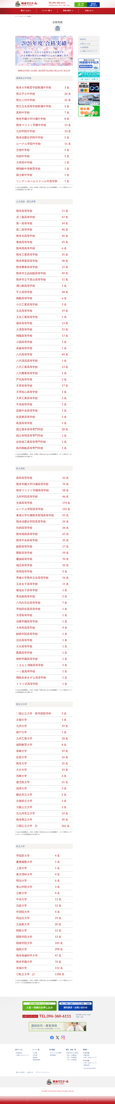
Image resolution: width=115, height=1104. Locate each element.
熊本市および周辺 (72, 1053)
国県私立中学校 (23, 70)
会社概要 (52, 1049)
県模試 (85, 1049)
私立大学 (67, 70)
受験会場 (86, 1055)
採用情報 (53, 1055)
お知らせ (30, 1072)
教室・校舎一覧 (71, 1049)
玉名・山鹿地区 (72, 1055)
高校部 (35, 1057)
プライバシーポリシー (43, 1072)
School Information (90, 1068)
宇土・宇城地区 (72, 1057)
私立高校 (49, 70)
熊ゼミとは (22, 16)
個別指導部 (36, 1060)
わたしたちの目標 (55, 1053)
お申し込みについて (90, 1057)
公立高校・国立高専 (38, 70)
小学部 (35, 1053)
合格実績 (85, 47)
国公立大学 (58, 70)
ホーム (17, 16)
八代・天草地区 (72, 1060)
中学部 (35, 1055)
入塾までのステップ (89, 51)
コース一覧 (35, 1049)
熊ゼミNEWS (20, 1072)
